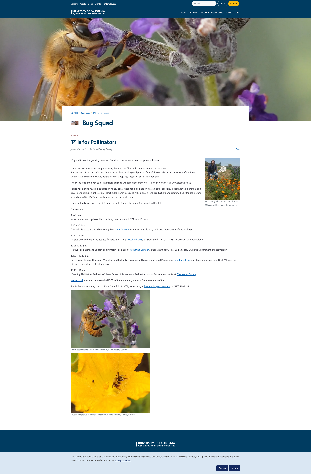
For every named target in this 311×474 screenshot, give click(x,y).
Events (98, 3)
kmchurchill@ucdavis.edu (157, 286)
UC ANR (74, 113)
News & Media (232, 12)
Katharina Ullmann (139, 249)
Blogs (90, 3)
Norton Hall (77, 280)
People (83, 3)
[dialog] (155, 463)
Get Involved (217, 12)
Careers (74, 3)
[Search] (214, 3)
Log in (222, 3)
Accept (235, 468)
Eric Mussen (123, 229)
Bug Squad (85, 113)
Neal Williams (135, 239)
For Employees (109, 3)
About (183, 12)
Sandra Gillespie (183, 259)
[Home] (88, 12)
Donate (233, 3)
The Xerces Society (186, 274)
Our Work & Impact (198, 12)
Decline (222, 468)
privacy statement (123, 460)
